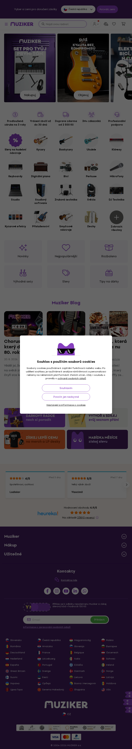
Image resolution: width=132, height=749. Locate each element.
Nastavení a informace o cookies (66, 405)
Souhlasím (66, 388)
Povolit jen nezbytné (66, 397)
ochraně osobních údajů (72, 378)
